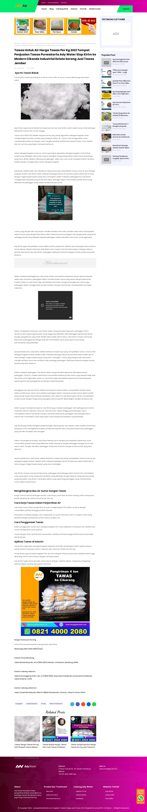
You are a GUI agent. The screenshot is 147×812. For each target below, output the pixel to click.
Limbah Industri (31, 704)
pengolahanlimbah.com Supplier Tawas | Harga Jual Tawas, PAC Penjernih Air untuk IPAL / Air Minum (72, 808)
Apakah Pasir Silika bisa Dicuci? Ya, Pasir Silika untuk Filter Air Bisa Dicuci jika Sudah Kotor (121, 82)
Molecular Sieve (52, 795)
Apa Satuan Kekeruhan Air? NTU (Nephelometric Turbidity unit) (121, 103)
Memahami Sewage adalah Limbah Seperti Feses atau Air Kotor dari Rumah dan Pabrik (121, 146)
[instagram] (126, 2)
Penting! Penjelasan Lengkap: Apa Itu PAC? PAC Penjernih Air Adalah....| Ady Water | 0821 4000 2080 (121, 157)
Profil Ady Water (53, 3)
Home (44, 3)
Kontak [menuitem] (83, 9)
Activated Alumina (53, 798)
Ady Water (20, 68)
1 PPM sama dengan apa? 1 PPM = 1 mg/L (120, 71)
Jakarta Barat (81, 795)
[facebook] (118, 2)
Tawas (43, 704)
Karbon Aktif (109, 795)
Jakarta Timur (81, 791)
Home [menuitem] (44, 9)
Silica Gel (49, 791)
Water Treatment (28, 43)
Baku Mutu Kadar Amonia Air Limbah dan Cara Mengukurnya (121, 136)
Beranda (17, 43)
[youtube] (131, 2)
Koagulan (19, 704)
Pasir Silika (109, 798)
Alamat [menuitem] (74, 9)
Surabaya (79, 798)
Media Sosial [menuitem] (94, 9)
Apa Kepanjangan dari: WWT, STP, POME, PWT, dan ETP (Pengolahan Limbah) (121, 93)
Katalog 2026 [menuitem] (62, 9)
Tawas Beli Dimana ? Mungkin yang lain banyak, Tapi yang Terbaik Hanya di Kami (121, 125)
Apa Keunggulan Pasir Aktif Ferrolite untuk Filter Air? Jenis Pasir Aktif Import (121, 60)
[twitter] (122, 2)
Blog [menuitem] (51, 9)
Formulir (64, 3)
